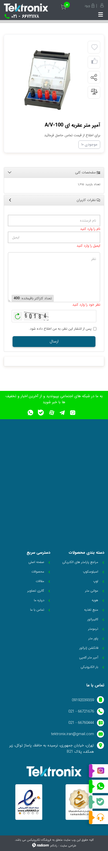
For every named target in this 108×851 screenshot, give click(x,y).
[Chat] (98, 817)
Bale (98, 802)
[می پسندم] (94, 62)
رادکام (53, 845)
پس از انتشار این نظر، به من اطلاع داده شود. (60, 328)
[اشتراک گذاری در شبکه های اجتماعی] (93, 77)
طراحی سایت (68, 845)
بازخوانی (17, 315)
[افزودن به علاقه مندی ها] (94, 47)
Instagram (98, 770)
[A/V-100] (48, 80)
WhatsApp (98, 786)
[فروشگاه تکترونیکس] (26, 7)
